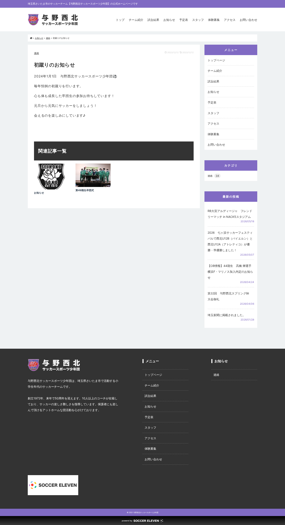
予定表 (183, 19)
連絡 (36, 53)
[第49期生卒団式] (93, 186)
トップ (120, 19)
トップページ (216, 60)
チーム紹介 (136, 19)
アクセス (230, 19)
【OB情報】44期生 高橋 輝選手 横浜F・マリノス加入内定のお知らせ (230, 271)
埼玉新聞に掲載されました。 (227, 315)
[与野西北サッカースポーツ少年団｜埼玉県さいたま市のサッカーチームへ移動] (31, 38)
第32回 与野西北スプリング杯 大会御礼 (230, 296)
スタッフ (198, 19)
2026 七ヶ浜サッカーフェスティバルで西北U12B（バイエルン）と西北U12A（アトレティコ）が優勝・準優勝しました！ (230, 241)
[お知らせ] (51, 188)
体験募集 (214, 19)
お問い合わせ (248, 19)
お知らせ (169, 19)
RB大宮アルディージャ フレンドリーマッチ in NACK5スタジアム (230, 213)
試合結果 (153, 19)
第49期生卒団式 (85, 190)
